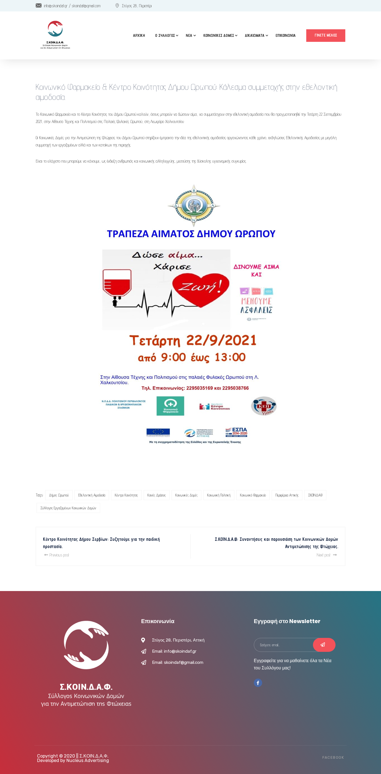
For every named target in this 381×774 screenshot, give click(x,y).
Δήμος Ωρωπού (59, 495)
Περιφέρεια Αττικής (287, 495)
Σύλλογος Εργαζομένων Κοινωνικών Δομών (68, 508)
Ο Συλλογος (165, 35)
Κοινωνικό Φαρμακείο (253, 495)
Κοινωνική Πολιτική (218, 495)
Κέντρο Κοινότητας (126, 495)
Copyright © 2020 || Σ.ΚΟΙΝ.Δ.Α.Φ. (72, 756)
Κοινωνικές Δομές (186, 495)
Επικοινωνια (286, 35)
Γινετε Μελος (326, 35)
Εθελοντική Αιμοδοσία (91, 495)
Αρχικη (139, 35)
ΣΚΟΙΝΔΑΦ (315, 495)
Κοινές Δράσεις (157, 495)
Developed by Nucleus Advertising (73, 760)
